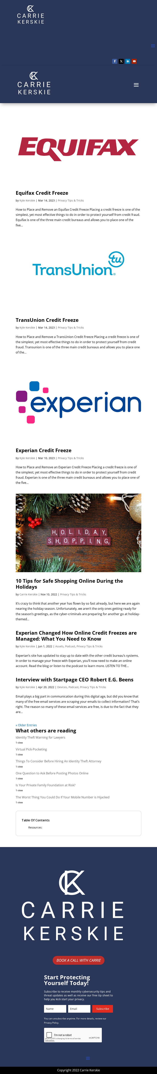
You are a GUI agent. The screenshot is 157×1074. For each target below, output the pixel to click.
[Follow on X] (121, 61)
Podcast (70, 646)
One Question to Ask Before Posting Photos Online (52, 773)
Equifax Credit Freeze (42, 192)
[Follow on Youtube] (134, 61)
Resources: (35, 827)
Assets (59, 646)
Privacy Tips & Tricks (71, 200)
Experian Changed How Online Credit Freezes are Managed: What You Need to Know (76, 635)
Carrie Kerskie (29, 594)
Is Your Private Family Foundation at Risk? (45, 785)
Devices (62, 687)
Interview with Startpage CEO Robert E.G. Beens (74, 679)
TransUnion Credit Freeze (47, 319)
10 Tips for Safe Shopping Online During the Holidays (69, 583)
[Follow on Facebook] (114, 61)
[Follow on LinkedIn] (127, 61)
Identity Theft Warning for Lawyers (40, 737)
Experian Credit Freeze (43, 450)
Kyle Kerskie (27, 200)
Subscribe (102, 1009)
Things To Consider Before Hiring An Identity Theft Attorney (58, 761)
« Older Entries (26, 725)
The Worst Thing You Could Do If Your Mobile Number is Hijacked (63, 797)
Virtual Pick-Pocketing (31, 749)
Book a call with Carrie (78, 960)
